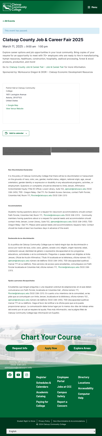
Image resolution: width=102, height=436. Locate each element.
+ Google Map (12, 105)
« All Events (9, 21)
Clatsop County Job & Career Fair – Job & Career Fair (37, 67)
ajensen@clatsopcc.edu (75, 189)
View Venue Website (14, 108)
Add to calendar (16, 133)
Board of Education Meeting (80, 149)
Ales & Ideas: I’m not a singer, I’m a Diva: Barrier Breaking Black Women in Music (25, 151)
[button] (92, 7)
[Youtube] (18, 375)
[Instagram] (27, 375)
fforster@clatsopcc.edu (41, 195)
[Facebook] (10, 375)
